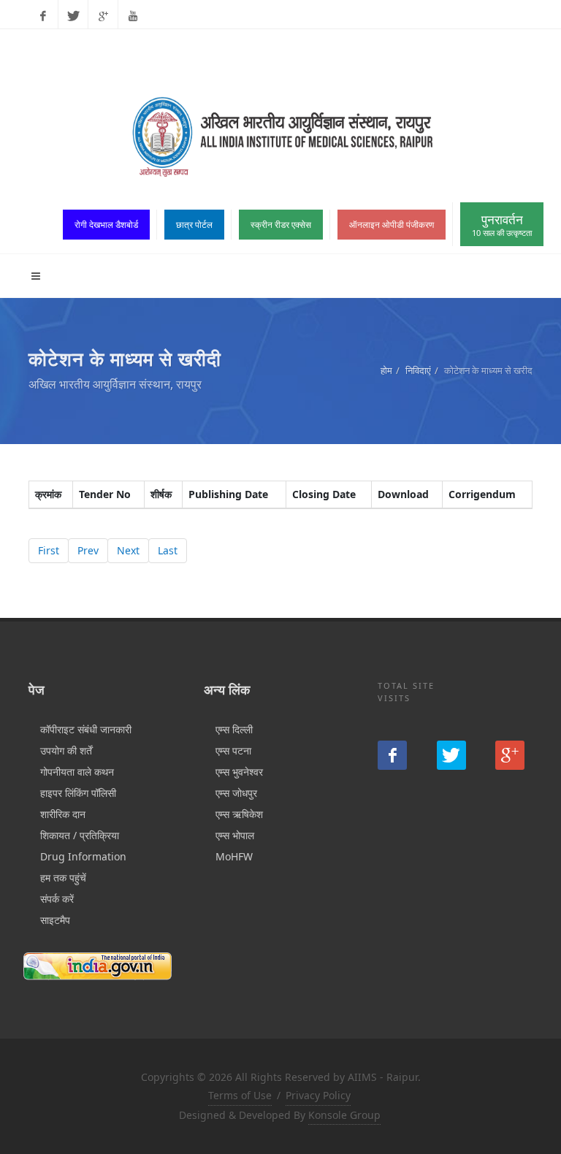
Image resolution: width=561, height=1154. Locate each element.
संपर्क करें (57, 899)
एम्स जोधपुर (236, 793)
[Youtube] (133, 16)
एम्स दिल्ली (234, 729)
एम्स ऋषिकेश (239, 814)
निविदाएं (418, 370)
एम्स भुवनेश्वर (239, 772)
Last (168, 550)
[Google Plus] (103, 16)
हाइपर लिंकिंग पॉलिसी (78, 793)
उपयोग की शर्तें (66, 750)
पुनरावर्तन (502, 224)
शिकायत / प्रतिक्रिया (79, 835)
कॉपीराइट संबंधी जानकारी (85, 729)
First (48, 550)
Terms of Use (240, 1095)
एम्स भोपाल (234, 835)
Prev (88, 550)
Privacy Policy (318, 1095)
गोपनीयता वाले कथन (77, 772)
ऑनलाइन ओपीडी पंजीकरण (391, 224)
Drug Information (83, 856)
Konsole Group (344, 1115)
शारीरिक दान (62, 814)
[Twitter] (73, 16)
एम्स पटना (233, 750)
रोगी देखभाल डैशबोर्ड (106, 224)
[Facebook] (43, 16)
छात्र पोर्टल (194, 224)
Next (128, 550)
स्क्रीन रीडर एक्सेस (281, 224)
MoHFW (234, 856)
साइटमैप (55, 920)
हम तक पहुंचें (63, 877)
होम (386, 370)
